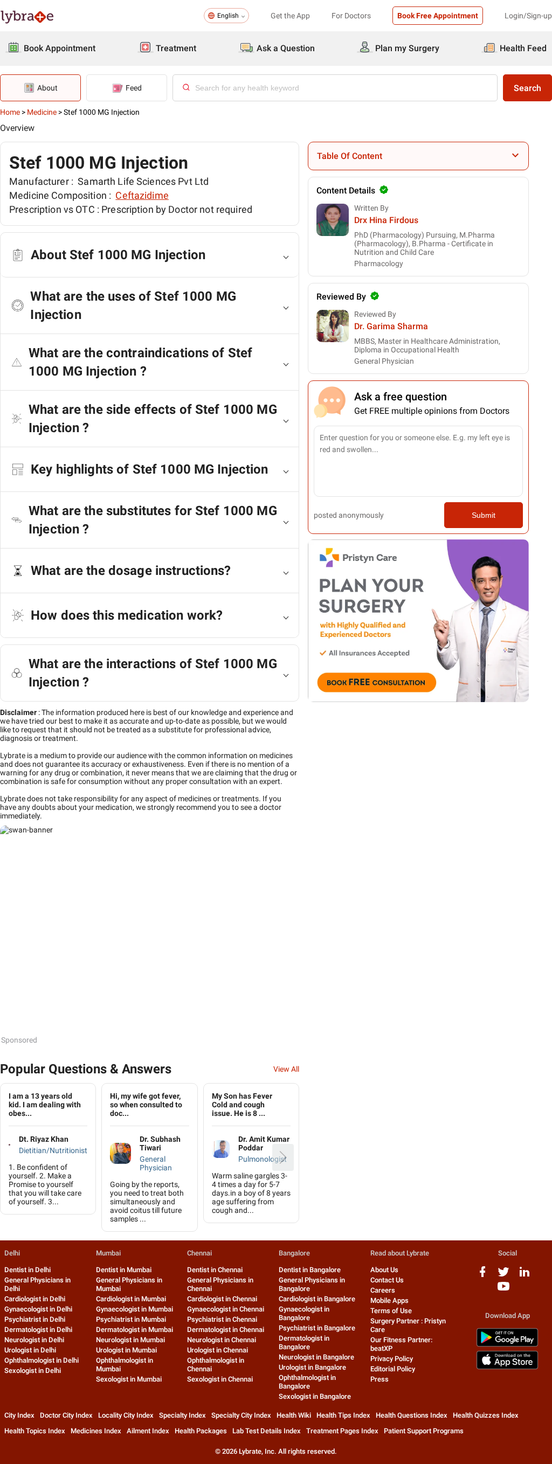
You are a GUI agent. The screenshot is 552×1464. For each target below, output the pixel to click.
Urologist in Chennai (217, 1350)
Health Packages (201, 1431)
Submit (483, 515)
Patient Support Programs (424, 1431)
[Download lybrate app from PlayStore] (507, 1345)
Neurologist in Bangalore (316, 1357)
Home (10, 112)
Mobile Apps (389, 1300)
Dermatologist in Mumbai (134, 1330)
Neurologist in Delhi (34, 1340)
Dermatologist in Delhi (38, 1330)
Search (527, 88)
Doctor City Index (66, 1415)
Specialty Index (182, 1415)
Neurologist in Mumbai (130, 1340)
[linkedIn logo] (524, 1276)
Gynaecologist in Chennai (225, 1309)
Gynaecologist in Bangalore (304, 1313)
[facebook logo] (482, 1276)
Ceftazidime (142, 195)
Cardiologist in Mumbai (131, 1299)
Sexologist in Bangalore (315, 1396)
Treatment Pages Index (342, 1431)
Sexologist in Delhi (32, 1370)
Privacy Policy (391, 1359)
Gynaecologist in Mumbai (134, 1309)
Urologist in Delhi (30, 1350)
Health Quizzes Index (486, 1415)
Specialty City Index (241, 1415)
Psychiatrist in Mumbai (131, 1319)
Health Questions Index (411, 1415)
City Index (19, 1415)
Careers (382, 1290)
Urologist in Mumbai (126, 1350)
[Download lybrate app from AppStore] (507, 1367)
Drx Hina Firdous (386, 220)
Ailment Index (148, 1431)
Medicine (42, 112)
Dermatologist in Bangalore (304, 1342)
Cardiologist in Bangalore (317, 1299)
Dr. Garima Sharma (391, 326)
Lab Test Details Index (266, 1431)
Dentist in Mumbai (123, 1270)
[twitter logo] (503, 1276)
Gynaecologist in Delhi (38, 1309)
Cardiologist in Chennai (222, 1299)
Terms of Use (391, 1311)
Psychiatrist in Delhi (34, 1319)
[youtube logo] (503, 1290)
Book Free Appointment (437, 15)
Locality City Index (126, 1415)
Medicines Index (96, 1431)
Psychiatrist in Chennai (222, 1319)
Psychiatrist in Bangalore (317, 1328)
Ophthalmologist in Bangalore (307, 1381)
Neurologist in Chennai (221, 1340)
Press (379, 1379)
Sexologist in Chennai (220, 1379)
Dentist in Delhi (27, 1270)
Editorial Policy (392, 1369)
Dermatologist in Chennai (225, 1330)
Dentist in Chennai (215, 1270)
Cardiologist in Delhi (34, 1299)
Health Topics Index (34, 1431)
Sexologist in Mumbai (129, 1379)
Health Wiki (294, 1415)
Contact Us (387, 1280)
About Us (384, 1270)
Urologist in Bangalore (312, 1367)
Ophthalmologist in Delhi (41, 1360)
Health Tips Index (343, 1415)
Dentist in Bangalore (310, 1270)
